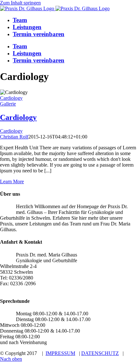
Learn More (12, 181)
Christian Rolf (14, 136)
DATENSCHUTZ (100, 353)
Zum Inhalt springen (20, 2)
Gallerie (8, 103)
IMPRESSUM (60, 353)
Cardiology (11, 98)
